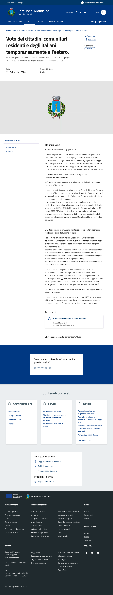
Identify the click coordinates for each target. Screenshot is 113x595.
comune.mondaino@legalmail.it (16, 573)
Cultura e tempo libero (39, 532)
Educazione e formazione (40, 536)
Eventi (86, 536)
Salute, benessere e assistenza (69, 522)
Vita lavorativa (63, 536)
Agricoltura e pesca (38, 511)
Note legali (62, 559)
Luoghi (86, 533)
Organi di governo (11, 511)
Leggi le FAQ (35, 552)
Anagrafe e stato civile (39, 518)
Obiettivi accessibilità (65, 566)
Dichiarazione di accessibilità (68, 563)
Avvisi (86, 518)
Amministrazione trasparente (68, 552)
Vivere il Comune (56, 21)
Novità (30, 21)
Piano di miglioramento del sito (16, 586)
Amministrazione (15, 21)
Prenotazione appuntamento (41, 556)
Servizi (40, 21)
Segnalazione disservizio (40, 559)
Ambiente (35, 515)
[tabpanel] (21, 423)
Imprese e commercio (65, 515)
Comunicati (88, 515)
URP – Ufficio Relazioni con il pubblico (69, 318)
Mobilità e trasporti (65, 518)
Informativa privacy (65, 556)
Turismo (60, 532)
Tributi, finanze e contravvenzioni (64, 527)
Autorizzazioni (36, 525)
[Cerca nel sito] (103, 12)
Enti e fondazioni (11, 522)
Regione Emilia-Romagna (15, 2)
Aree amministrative (12, 515)
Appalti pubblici (36, 522)
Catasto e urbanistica (39, 529)
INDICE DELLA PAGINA (12, 141)
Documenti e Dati (11, 532)
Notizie (86, 511)
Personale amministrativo (14, 529)
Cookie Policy (62, 570)
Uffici (6, 518)
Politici (7, 525)
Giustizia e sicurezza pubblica (68, 511)
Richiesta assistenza (38, 563)
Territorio (87, 540)
